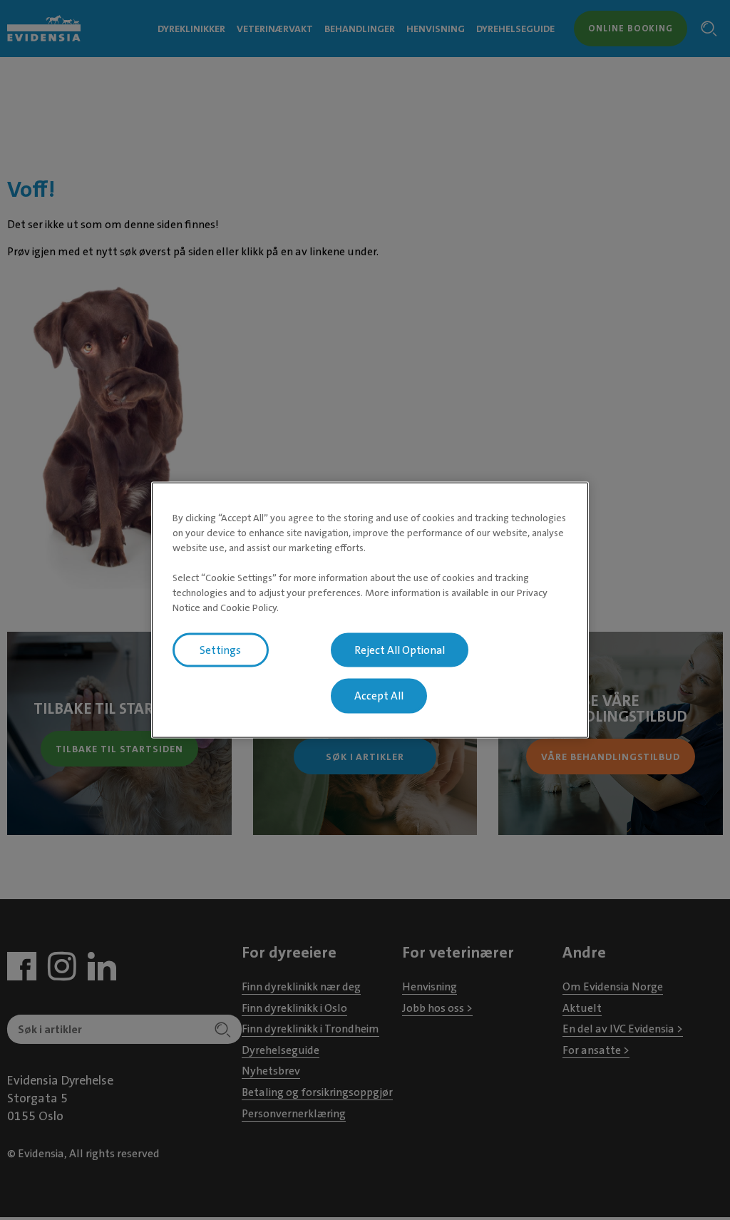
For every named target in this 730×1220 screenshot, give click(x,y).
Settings (220, 649)
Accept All (378, 696)
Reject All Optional (399, 649)
